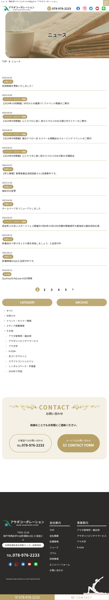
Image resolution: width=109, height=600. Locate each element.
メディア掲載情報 (15, 325)
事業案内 (82, 523)
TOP (52, 530)
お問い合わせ (56, 570)
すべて (9, 310)
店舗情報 (54, 541)
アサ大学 (13, 346)
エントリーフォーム (60, 564)
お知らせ (10, 315)
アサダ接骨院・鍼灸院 (20, 336)
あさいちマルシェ (18, 356)
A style (12, 351)
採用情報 (54, 558)
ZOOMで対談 (15, 371)
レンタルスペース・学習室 (22, 366)
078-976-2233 (23, 555)
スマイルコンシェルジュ (21, 361)
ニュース (54, 547)
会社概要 (54, 535)
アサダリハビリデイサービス (23, 341)
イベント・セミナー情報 (18, 320)
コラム (53, 553)
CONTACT (84, 597)
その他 (9, 330)
